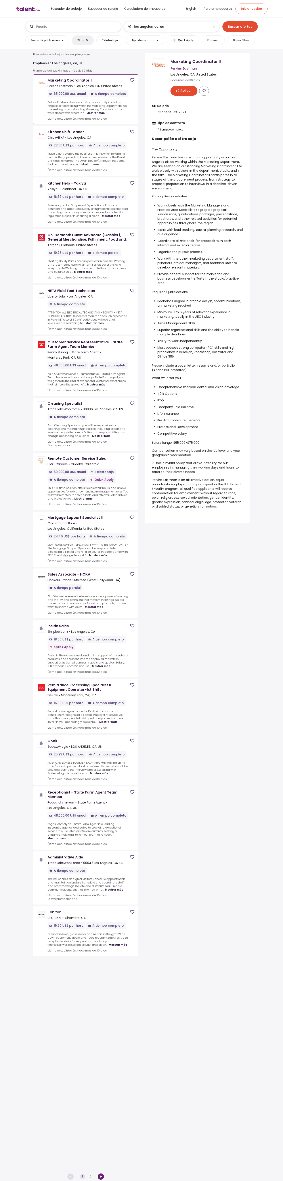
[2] (101, 1176)
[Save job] (132, 80)
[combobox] (76, 26)
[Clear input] (214, 26)
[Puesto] (73, 26)
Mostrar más (95, 113)
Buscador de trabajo (47, 54)
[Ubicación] (168, 26)
